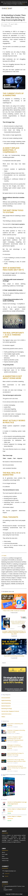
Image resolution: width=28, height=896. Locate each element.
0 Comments (15, 726)
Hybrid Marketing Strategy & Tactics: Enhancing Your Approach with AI (16, 767)
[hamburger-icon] (25, 8)
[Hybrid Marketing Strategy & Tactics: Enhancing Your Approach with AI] (3, 768)
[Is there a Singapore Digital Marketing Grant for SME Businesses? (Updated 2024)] (3, 739)
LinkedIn (6, 876)
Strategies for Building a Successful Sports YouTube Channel (14, 746)
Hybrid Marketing (6, 703)
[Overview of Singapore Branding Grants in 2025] (3, 731)
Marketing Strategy (6, 708)
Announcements (5, 697)
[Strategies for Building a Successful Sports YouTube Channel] (3, 747)
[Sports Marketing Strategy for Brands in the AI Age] (3, 754)
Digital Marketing (7, 26)
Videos (3, 716)
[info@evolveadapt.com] (14, 871)
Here (24, 3)
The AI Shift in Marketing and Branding (14, 656)
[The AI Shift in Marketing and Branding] (3, 725)
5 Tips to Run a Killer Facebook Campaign (14, 610)
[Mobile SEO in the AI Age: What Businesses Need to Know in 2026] (3, 761)
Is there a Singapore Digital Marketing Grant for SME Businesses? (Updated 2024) (15, 738)
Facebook (6, 873)
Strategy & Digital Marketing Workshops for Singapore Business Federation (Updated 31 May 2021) (14, 632)
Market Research (5, 706)
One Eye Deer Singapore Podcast (10, 711)
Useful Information (6, 714)
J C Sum (5, 24)
